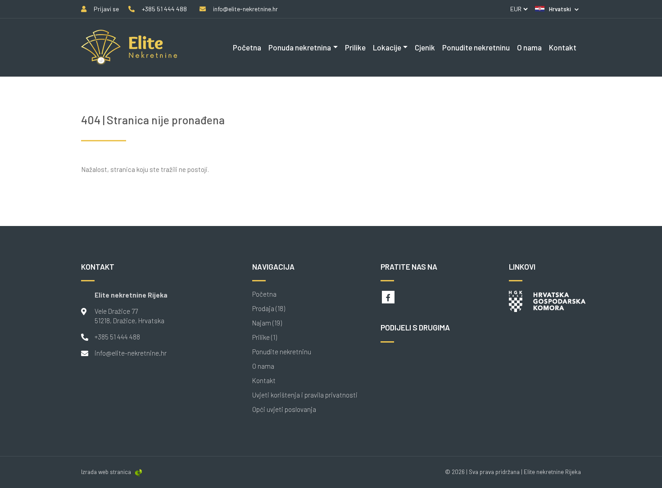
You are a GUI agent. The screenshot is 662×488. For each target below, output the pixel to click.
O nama (529, 47)
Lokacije (387, 47)
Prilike (355, 47)
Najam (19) (267, 323)
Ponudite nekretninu (476, 47)
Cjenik (425, 47)
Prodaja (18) (268, 308)
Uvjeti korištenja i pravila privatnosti (305, 395)
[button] (557, 9)
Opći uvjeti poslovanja (284, 409)
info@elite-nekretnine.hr (131, 353)
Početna (247, 47)
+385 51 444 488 (117, 337)
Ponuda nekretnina (299, 47)
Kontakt (562, 47)
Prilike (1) (264, 337)
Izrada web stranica (106, 471)
